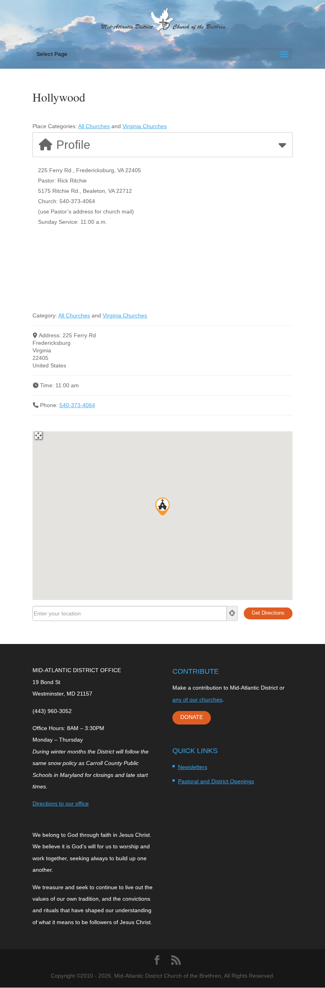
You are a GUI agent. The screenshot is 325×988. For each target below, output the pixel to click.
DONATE (191, 717)
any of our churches (197, 699)
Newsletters (192, 767)
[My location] (232, 613)
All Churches (94, 126)
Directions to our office (60, 803)
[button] (162, 506)
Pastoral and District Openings (216, 781)
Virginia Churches (144, 126)
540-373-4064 (77, 405)
